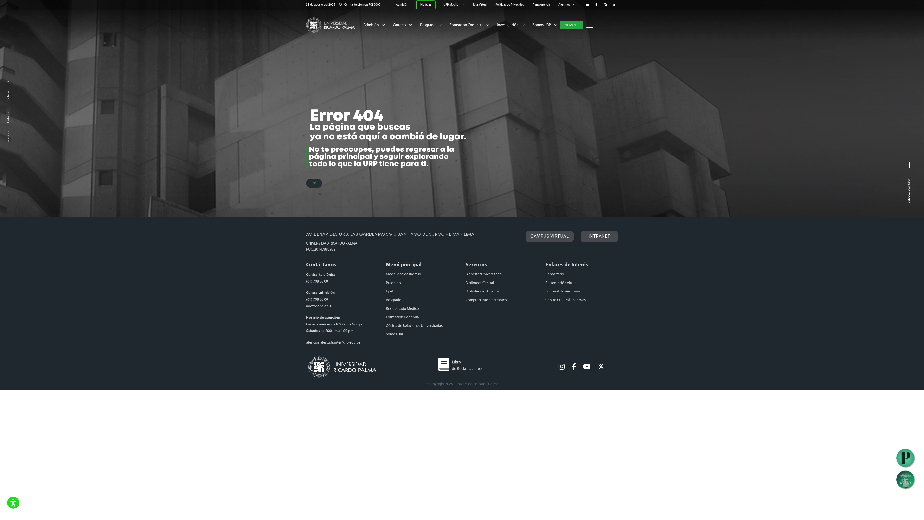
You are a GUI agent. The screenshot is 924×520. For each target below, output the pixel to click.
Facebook (8, 137)
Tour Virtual (480, 4)
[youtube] (586, 367)
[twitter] (601, 367)
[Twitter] (614, 5)
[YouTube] (587, 5)
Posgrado (428, 25)
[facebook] (574, 367)
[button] (13, 503)
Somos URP (542, 25)
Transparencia (542, 4)
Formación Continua (466, 25)
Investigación (508, 25)
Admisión (402, 4)
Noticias (426, 4)
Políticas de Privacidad (510, 4)
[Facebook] (596, 5)
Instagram (8, 116)
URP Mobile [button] (451, 4)
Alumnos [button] (564, 4)
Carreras (400, 25)
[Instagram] (605, 5)
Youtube (8, 96)
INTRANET (571, 25)
